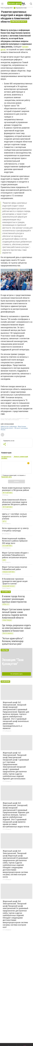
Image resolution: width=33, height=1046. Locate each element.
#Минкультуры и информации (9, 426)
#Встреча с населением (21, 428)
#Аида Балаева (22, 426)
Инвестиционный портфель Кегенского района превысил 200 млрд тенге (15, 540)
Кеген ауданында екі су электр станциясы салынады (15, 529)
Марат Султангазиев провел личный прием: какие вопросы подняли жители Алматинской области (16, 613)
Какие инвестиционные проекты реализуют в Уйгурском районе (16, 489)
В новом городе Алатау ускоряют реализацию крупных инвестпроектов (14, 599)
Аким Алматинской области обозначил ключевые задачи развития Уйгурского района (14, 502)
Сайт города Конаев (7, 424)
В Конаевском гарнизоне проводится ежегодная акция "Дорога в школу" (15, 581)
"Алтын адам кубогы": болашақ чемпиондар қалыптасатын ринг (13, 641)
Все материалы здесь (16, 674)
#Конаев (3, 430)
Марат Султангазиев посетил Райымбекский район (14, 568)
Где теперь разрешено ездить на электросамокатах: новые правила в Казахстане (16, 628)
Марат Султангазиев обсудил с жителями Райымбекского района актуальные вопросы (15, 555)
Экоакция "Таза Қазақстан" (12, 662)
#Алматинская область (7, 428)
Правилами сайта (6, 477)
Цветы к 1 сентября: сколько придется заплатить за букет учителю (14, 516)
